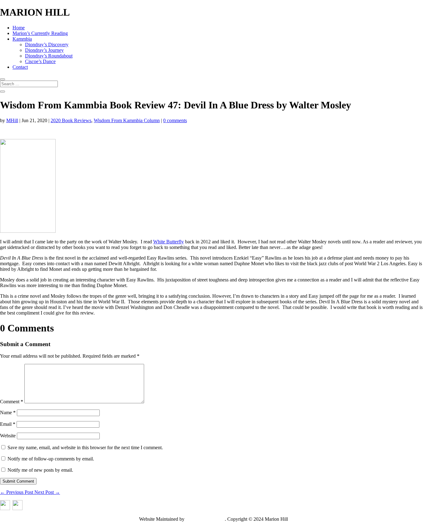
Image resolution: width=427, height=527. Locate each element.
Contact (20, 67)
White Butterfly (168, 241)
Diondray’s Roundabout (49, 55)
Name (8, 412)
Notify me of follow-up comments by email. (51, 458)
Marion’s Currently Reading (40, 33)
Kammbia (22, 39)
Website (8, 435)
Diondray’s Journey (44, 50)
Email (7, 424)
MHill (12, 120)
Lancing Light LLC (205, 519)
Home (19, 27)
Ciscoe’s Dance (40, 61)
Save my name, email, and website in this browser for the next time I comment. (85, 447)
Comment (11, 401)
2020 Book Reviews (71, 120)
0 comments (175, 120)
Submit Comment (18, 481)
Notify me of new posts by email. (40, 470)
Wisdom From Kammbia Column (127, 120)
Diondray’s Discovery (46, 44)
